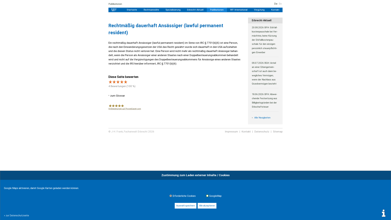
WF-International (238, 9)
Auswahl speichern (185, 205)
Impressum (231, 131)
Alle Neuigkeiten (262, 117)
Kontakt (275, 9)
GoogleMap (215, 196)
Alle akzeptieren (207, 205)
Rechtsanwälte (151, 9)
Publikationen (115, 4)
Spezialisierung (173, 9)
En (280, 3)
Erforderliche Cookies (184, 196)
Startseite (132, 9)
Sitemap (278, 131)
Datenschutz (261, 131)
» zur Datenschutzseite (16, 215)
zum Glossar (117, 95)
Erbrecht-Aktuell (195, 9)
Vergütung (259, 9)
